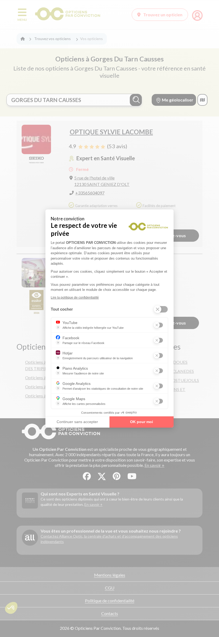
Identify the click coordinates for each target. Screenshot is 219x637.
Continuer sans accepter (77, 422)
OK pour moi (141, 422)
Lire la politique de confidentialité (75, 297)
